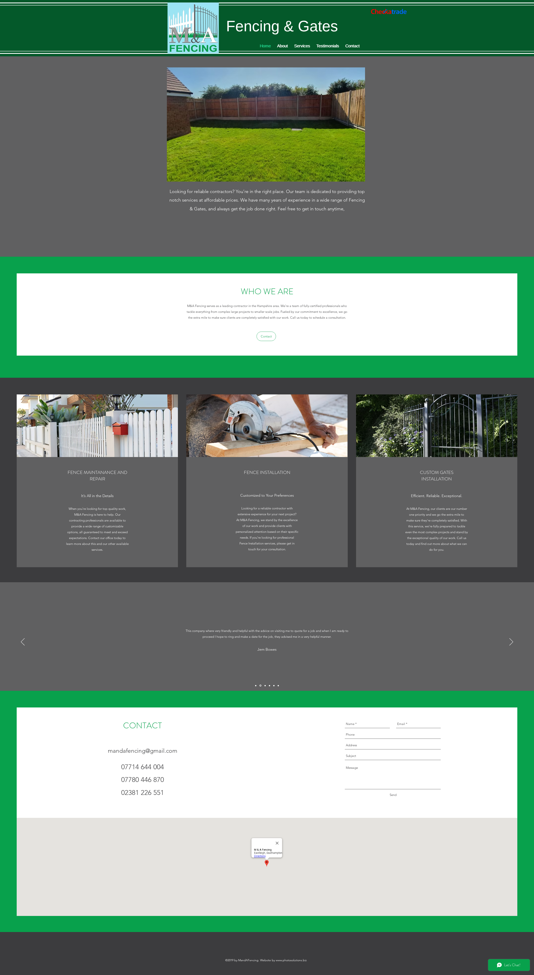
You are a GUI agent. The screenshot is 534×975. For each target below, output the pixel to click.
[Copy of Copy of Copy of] (274, 685)
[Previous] (23, 642)
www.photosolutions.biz (291, 960)
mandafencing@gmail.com (142, 750)
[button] (266, 124)
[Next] (511, 642)
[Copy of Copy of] (269, 685)
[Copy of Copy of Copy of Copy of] (278, 685)
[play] (355, 177)
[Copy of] (265, 686)
